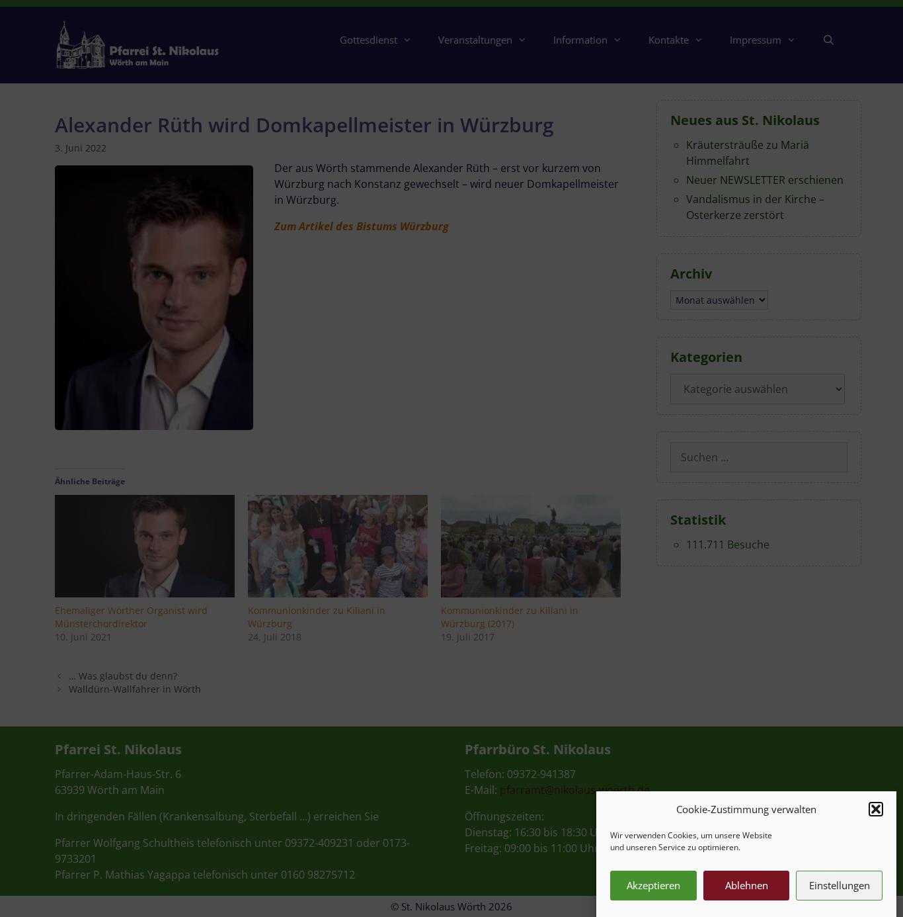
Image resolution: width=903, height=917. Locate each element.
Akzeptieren (653, 885)
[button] (876, 809)
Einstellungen (839, 885)
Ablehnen (746, 885)
